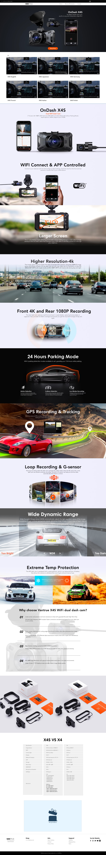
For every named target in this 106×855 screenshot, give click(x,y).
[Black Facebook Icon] (90, 841)
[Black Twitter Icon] (95, 841)
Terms (70, 843)
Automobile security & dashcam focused (10, 841)
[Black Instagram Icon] (93, 841)
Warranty (71, 840)
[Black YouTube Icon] (97, 841)
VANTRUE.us (59, 853)
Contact (49, 842)
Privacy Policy (51, 843)
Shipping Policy (72, 842)
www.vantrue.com (4, 1)
